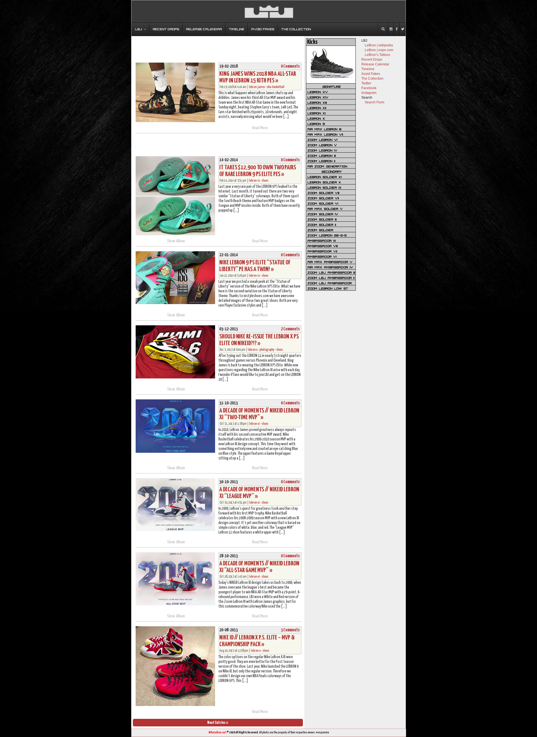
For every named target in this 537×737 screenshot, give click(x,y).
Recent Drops (371, 59)
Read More (260, 128)
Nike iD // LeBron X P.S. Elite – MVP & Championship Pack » (257, 641)
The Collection (372, 78)
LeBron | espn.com (379, 50)
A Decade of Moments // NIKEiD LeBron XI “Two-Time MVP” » (259, 414)
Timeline (368, 69)
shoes (265, 181)
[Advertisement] (217, 46)
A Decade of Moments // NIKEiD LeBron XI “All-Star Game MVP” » (259, 567)
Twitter (366, 83)
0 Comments (290, 66)
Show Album (176, 241)
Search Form (374, 102)
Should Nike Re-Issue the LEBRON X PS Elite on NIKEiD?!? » (258, 340)
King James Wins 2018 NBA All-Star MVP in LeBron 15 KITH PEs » (257, 77)
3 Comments (290, 630)
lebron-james (257, 87)
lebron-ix (254, 181)
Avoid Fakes (370, 74)
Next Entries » (217, 723)
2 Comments (290, 329)
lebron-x (253, 350)
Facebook (368, 88)
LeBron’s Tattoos (377, 55)
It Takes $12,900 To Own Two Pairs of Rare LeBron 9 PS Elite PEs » (257, 170)
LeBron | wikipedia (379, 45)
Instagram (368, 93)
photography (267, 350)
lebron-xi (254, 424)
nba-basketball (275, 87)
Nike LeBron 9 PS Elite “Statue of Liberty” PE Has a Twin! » (255, 265)
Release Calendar (375, 64)
